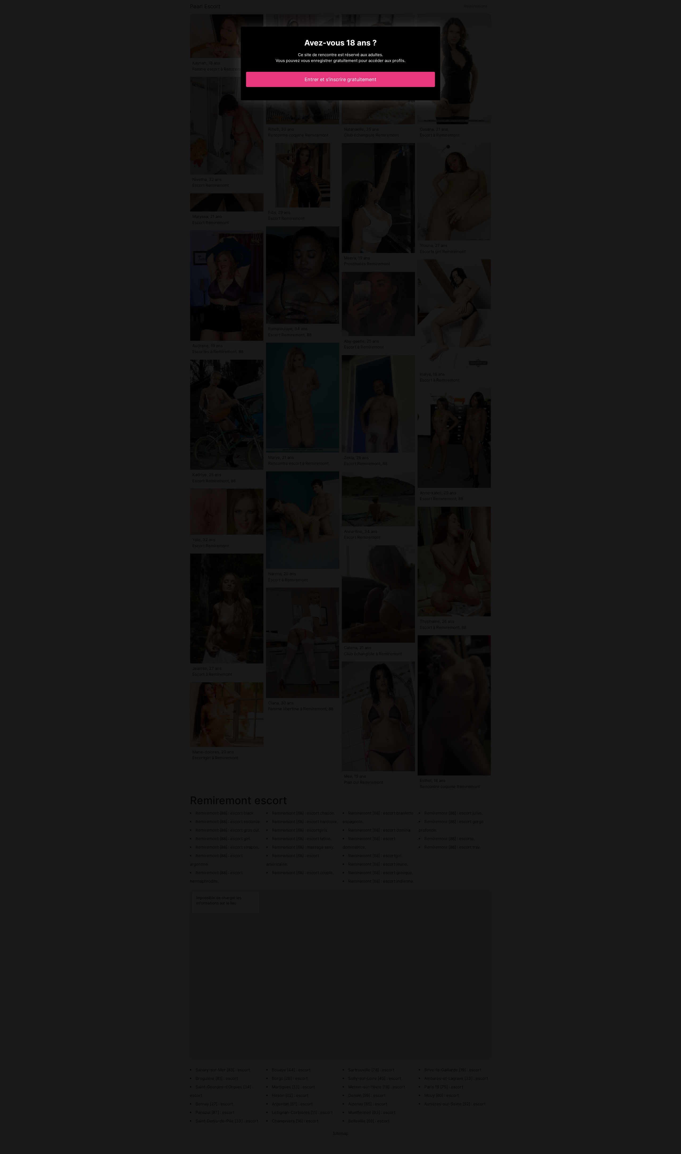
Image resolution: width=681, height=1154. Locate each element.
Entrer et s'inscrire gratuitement (340, 79)
